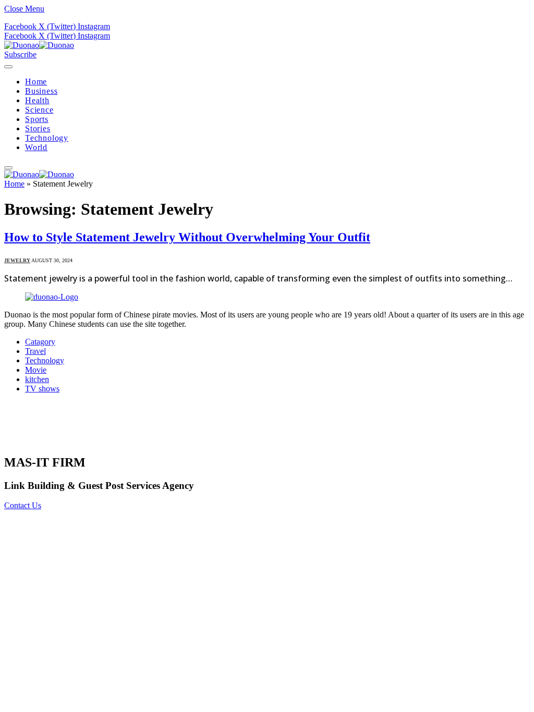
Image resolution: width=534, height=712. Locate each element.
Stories (38, 128)
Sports (36, 119)
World (36, 147)
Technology (46, 137)
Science (39, 109)
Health (37, 100)
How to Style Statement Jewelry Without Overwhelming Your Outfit (187, 237)
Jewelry (17, 260)
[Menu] (8, 66)
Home (36, 81)
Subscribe (20, 54)
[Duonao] (39, 45)
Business (41, 91)
